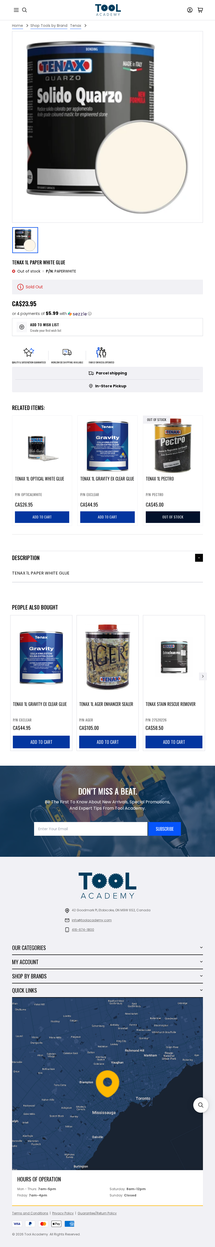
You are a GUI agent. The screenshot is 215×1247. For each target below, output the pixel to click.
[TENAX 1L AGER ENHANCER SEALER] (108, 683)
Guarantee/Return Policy (97, 1213)
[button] (52, 313)
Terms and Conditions (30, 1213)
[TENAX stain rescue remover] (174, 683)
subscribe (165, 829)
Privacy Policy (63, 1213)
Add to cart (41, 742)
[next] (203, 676)
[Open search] (24, 10)
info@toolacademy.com (92, 920)
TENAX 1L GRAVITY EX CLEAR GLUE (107, 479)
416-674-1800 (83, 929)
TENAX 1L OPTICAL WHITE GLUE (39, 479)
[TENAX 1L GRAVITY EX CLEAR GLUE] (41, 683)
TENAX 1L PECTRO (160, 479)
